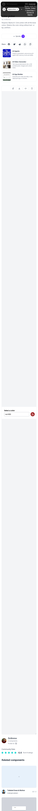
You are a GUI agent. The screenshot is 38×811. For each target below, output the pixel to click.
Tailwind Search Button (16, 790)
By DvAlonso (6, 19)
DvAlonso (12, 738)
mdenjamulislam (12, 793)
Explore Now (12, 9)
